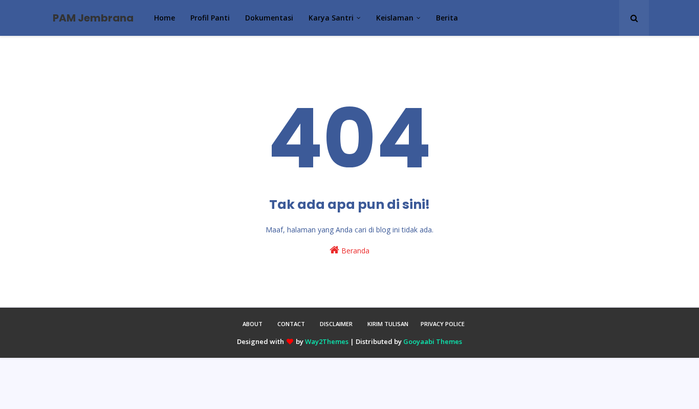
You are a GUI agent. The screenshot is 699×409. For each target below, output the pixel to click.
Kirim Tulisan (387, 324)
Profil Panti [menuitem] (210, 18)
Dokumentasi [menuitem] (269, 18)
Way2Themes (326, 341)
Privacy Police (443, 324)
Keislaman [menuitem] (394, 18)
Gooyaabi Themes (432, 341)
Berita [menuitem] (447, 18)
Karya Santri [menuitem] (331, 18)
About (253, 324)
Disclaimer (336, 324)
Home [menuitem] (164, 18)
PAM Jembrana (93, 18)
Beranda (354, 250)
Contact (291, 324)
